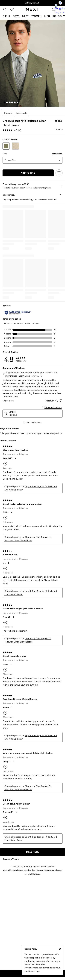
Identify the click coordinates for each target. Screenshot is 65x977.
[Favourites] (11, 9)
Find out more (31, 967)
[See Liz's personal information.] (8, 563)
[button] (5, 102)
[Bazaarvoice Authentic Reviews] (17, 312)
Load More (32, 852)
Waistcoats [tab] (21, 113)
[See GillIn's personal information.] (11, 512)
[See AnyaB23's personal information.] (15, 458)
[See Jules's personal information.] (10, 664)
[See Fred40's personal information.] (13, 617)
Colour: (6, 139)
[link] (4, 9)
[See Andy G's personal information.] (13, 761)
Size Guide (57, 153)
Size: (5, 153)
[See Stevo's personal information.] (11, 707)
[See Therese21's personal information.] (16, 812)
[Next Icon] (32, 9)
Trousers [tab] (8, 113)
